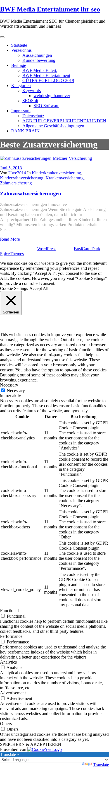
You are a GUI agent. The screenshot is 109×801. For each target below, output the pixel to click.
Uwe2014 (17, 172)
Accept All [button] (38, 288)
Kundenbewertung (38, 60)
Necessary (16, 390)
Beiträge (18, 65)
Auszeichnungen (37, 55)
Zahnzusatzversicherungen (30, 193)
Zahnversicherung (16, 183)
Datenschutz (33, 115)
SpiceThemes (12, 253)
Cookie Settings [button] (14, 288)
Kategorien (21, 85)
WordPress (46, 248)
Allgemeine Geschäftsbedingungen (53, 125)
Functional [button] (9, 610)
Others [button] (6, 723)
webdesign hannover (52, 95)
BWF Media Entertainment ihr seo (50, 9)
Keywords (31, 90)
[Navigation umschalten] (2, 37)
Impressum (20, 110)
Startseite (19, 45)
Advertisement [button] (13, 692)
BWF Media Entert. (39, 70)
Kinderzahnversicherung (21, 177)
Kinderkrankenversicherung (56, 172)
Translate (101, 764)
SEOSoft (30, 100)
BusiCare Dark (87, 248)
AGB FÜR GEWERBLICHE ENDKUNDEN (64, 120)
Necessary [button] (9, 385)
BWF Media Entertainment (46, 75)
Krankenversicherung (65, 177)
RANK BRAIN (25, 130)
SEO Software (46, 105)
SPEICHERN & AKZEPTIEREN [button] (30, 744)
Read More (10, 239)
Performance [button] (11, 636)
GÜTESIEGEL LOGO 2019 (48, 80)
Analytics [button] (8, 662)
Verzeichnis (21, 50)
